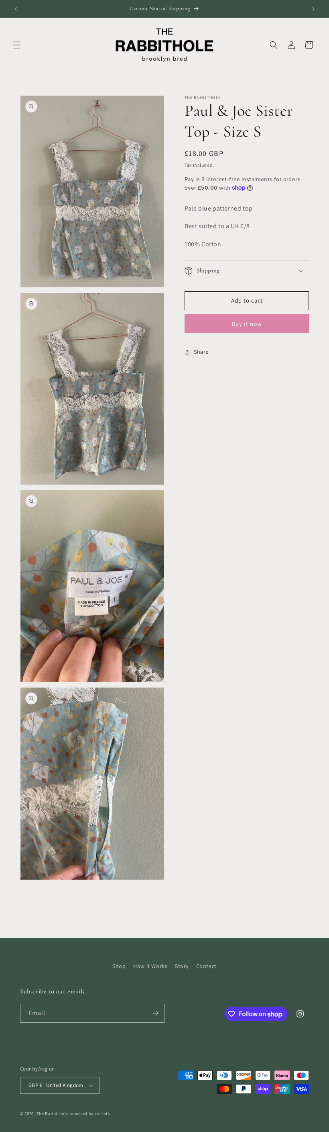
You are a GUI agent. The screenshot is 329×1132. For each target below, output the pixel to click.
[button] (17, 45)
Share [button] (201, 351)
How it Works (150, 966)
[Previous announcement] (15, 9)
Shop (119, 966)
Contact (206, 966)
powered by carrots (89, 1113)
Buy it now (247, 324)
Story (182, 966)
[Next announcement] (313, 9)
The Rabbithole (53, 1113)
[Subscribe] (155, 1013)
